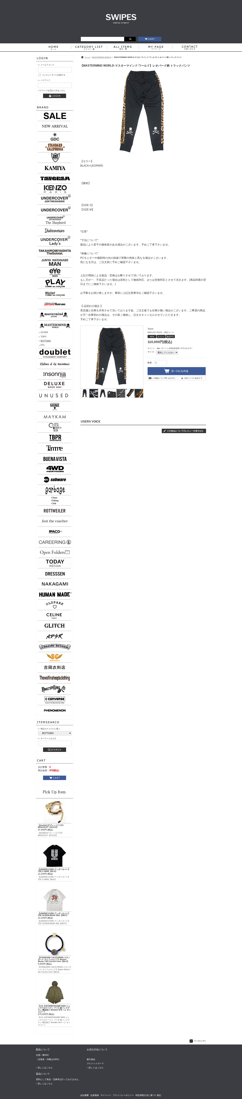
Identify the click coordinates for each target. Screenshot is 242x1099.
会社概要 (84, 1095)
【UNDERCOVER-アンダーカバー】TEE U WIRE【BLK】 (54, 870)
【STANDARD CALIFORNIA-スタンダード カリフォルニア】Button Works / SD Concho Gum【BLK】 (54, 959)
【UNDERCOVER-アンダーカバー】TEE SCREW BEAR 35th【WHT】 (54, 914)
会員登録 (94, 1095)
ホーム (87, 57)
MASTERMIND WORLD (101, 57)
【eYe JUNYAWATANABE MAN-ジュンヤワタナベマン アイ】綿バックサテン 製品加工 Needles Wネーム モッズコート (54, 1009)
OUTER (44, 332)
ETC (43, 345)
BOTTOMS (46, 341)
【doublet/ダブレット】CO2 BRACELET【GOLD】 (50, 826)
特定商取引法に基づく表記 (148, 1095)
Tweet (150, 329)
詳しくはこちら (45, 1068)
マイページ (105, 1095)
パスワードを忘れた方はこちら (51, 90)
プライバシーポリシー (123, 1095)
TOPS (43, 336)
